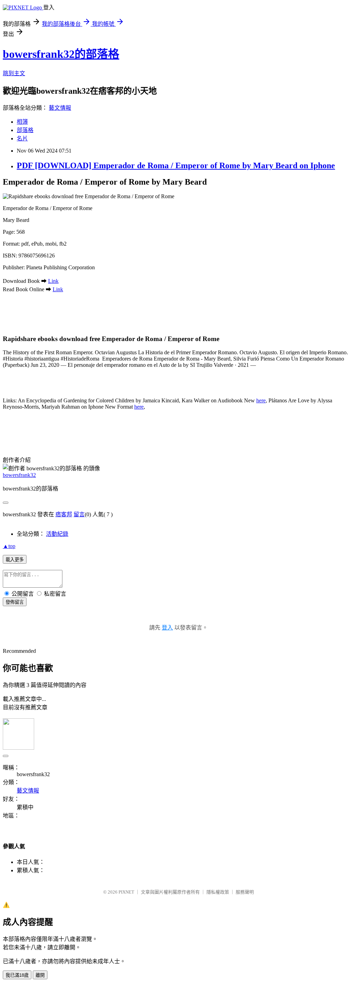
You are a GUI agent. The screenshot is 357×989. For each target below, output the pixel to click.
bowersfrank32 (19, 475)
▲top (9, 546)
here (261, 400)
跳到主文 (14, 73)
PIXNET (126, 892)
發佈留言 (15, 602)
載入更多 (15, 559)
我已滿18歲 (17, 975)
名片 (22, 138)
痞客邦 (63, 514)
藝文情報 (60, 108)
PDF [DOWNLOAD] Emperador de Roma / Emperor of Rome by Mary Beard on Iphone (176, 165)
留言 (79, 514)
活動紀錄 (57, 534)
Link (53, 281)
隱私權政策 (217, 892)
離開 (40, 975)
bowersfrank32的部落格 (61, 54)
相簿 (22, 122)
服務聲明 (245, 892)
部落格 (25, 130)
